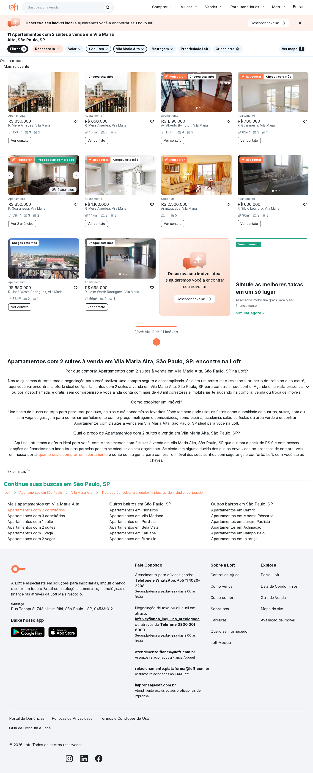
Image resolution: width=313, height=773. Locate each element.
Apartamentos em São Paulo (40, 492)
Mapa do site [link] (272, 609)
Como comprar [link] (224, 597)
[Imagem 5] (56, 107)
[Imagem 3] (50, 107)
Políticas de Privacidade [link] (72, 718)
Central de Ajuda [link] (225, 575)
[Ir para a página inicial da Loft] (15, 7)
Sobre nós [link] (220, 609)
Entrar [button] (298, 6)
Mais (276, 7)
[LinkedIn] (84, 759)
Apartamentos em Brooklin (132, 538)
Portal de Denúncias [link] (26, 718)
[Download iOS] (62, 633)
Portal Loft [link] (270, 575)
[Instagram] (69, 759)
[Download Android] (28, 633)
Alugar (186, 7)
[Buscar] (107, 7)
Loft (7, 492)
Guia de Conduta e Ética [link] (30, 728)
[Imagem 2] (47, 107)
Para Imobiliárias (244, 7)
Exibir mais (16, 471)
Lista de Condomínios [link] (279, 586)
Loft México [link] (221, 642)
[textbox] (68, 7)
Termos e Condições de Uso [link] (124, 718)
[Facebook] (98, 759)
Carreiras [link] (219, 620)
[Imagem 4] (53, 107)
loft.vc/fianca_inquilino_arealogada (167, 619)
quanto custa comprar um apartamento (73, 454)
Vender (211, 7)
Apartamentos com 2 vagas (31, 538)
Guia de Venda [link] (273, 597)
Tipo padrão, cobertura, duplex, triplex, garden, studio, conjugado (152, 492)
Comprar (160, 7)
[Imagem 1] (44, 108)
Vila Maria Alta (81, 492)
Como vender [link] (222, 586)
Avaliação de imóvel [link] (278, 620)
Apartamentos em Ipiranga (234, 538)
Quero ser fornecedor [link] (230, 631)
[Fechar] (300, 22)
